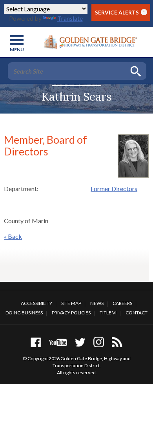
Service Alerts (120, 12)
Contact (137, 313)
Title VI (108, 313)
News (97, 303)
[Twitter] (80, 342)
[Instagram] (98, 342)
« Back (13, 236)
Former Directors (114, 188)
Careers (122, 303)
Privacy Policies (71, 313)
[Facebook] (36, 342)
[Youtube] (58, 342)
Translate (70, 18)
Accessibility (36, 303)
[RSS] (117, 342)
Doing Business (24, 313)
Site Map (71, 303)
